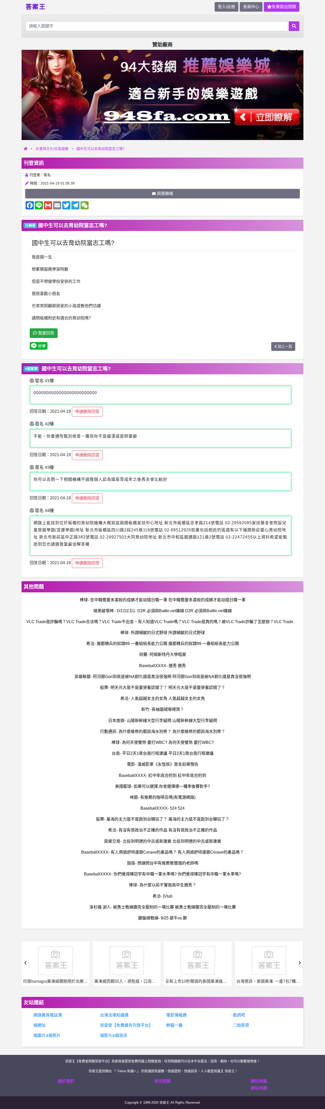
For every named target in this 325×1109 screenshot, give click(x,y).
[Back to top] (316, 1087)
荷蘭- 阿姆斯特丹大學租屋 (162, 654)
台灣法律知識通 (114, 1015)
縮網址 (40, 1025)
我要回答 (45, 333)
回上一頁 (285, 346)
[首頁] (26, 149)
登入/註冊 (226, 7)
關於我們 (66, 1081)
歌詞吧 (239, 1015)
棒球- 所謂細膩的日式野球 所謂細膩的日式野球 (162, 632)
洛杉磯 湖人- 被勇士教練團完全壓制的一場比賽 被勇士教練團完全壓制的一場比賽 (162, 907)
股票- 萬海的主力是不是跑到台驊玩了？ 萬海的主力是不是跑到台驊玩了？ (162, 819)
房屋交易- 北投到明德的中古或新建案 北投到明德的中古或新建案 (162, 841)
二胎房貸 (241, 1025)
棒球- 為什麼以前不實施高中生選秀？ (162, 885)
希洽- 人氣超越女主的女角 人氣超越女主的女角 (162, 698)
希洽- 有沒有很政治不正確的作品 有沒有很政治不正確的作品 (162, 830)
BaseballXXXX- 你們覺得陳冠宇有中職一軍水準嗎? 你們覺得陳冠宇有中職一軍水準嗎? (162, 874)
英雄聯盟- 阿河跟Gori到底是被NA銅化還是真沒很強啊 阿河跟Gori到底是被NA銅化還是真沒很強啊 (162, 676)
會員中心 (251, 7)
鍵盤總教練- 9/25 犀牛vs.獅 (162, 918)
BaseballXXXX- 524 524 (162, 808)
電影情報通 (176, 1015)
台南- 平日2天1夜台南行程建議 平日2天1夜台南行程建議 (163, 753)
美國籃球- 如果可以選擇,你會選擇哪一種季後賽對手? (162, 786)
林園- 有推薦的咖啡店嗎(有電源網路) (163, 797)
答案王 (36, 6)
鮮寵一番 (174, 1025)
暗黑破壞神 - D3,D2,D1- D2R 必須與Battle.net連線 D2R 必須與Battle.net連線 (162, 611)
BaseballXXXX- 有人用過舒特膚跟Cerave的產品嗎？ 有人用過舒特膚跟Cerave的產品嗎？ (162, 852)
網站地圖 (259, 1081)
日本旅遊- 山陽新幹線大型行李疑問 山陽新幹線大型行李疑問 (162, 720)
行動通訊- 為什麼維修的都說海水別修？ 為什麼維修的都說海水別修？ (162, 731)
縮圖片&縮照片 (47, 1035)
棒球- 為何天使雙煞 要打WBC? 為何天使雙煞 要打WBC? (162, 742)
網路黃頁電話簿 (48, 1015)
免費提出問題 (284, 7)
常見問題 (162, 1081)
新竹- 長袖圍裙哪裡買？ (162, 709)
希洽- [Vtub (162, 896)
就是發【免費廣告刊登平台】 (126, 1025)
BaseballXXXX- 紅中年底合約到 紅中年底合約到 (162, 775)
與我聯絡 (165, 193)
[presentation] (25, 962)
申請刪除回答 (87, 411)
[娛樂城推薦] (162, 95)
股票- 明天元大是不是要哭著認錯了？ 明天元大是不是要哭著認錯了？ (162, 687)
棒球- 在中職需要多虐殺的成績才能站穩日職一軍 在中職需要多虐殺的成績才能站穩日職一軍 (163, 600)
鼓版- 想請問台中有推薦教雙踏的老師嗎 (162, 863)
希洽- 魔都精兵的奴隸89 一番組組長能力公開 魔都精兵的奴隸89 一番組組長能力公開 (162, 643)
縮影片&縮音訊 (113, 1035)
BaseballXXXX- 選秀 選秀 (162, 666)
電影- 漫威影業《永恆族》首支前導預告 (162, 764)
